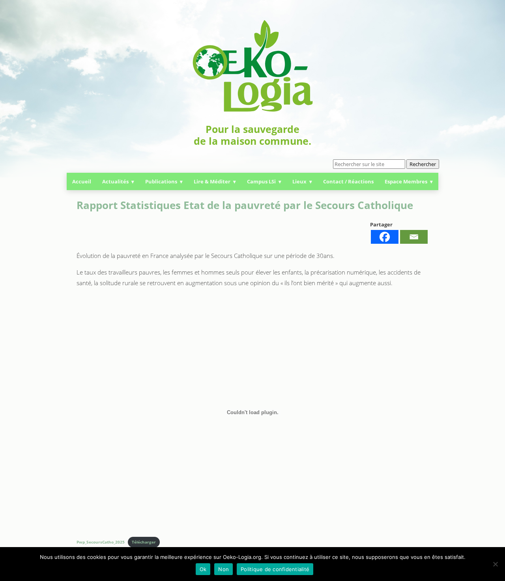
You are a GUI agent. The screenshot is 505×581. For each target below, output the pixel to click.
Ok (203, 569)
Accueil (81, 181)
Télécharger (144, 542)
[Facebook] (384, 237)
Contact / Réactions (348, 181)
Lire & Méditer (212, 181)
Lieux (299, 181)
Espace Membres (406, 181)
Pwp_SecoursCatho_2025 (101, 542)
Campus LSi (261, 181)
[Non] (495, 564)
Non (223, 569)
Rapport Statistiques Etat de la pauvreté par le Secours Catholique (245, 205)
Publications (161, 181)
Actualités (115, 181)
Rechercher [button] (423, 164)
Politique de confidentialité (275, 569)
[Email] (414, 237)
